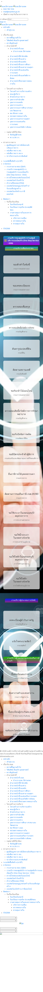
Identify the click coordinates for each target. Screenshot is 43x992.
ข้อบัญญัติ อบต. (16, 135)
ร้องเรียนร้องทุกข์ (16, 204)
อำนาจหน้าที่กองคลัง (18, 62)
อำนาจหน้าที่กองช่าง (18, 59)
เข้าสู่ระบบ (11, 30)
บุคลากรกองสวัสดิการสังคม (20, 127)
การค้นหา (4, 19)
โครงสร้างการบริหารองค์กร (21, 91)
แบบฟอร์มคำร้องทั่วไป (15, 180)
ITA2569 (6, 229)
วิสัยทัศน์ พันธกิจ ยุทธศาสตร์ (17, 40)
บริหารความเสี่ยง (19, 218)
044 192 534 (8, 9)
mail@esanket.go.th (11, 12)
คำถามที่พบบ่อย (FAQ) (15, 183)
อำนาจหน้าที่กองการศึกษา (20, 64)
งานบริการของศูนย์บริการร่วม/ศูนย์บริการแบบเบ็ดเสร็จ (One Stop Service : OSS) (17, 172)
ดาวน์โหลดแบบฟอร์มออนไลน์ (18, 177)
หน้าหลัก (6, 27)
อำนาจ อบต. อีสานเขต (21, 51)
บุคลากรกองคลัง (16, 102)
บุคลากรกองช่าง (16, 105)
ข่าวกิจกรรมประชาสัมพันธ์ (17, 156)
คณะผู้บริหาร (15, 94)
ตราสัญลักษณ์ (12, 43)
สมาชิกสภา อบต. (16, 113)
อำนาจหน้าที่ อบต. (17, 48)
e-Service (7, 164)
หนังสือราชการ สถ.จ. (15, 153)
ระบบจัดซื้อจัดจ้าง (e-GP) (12, 161)
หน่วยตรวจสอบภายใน (18, 116)
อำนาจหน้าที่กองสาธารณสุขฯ (21, 67)
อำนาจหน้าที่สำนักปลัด (19, 56)
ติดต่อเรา (6, 199)
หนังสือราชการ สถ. (14, 151)
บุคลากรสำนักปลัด (17, 100)
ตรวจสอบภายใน (19, 221)
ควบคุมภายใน (18, 224)
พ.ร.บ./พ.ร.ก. (15, 137)
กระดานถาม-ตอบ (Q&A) (16, 166)
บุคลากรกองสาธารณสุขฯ (20, 119)
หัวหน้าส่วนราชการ (17, 97)
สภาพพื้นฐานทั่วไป (14, 38)
